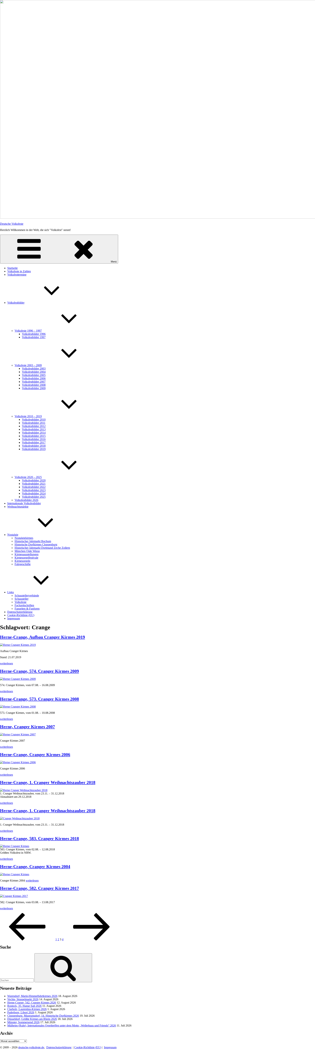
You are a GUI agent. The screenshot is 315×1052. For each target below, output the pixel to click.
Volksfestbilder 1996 (34, 333)
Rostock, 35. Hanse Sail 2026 (24, 1005)
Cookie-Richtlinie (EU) (20, 615)
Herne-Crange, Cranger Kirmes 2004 (35, 866)
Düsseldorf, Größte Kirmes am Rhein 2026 (32, 1018)
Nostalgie (12, 534)
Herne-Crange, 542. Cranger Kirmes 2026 (31, 1002)
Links (10, 592)
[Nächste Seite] (91, 939)
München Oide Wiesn (27, 551)
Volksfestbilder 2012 (34, 426)
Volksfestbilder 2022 (34, 486)
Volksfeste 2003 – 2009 (28, 365)
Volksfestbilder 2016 (34, 439)
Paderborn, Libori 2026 (20, 1012)
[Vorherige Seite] (27, 939)
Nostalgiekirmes (24, 537)
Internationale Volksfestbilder (24, 503)
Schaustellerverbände (27, 595)
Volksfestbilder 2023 (34, 490)
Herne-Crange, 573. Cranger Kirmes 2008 (39, 699)
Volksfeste (20, 602)
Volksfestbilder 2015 (34, 435)
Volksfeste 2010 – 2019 (28, 416)
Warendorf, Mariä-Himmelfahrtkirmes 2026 (32, 996)
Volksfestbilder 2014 (34, 432)
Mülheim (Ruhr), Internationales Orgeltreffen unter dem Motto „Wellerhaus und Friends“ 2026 (61, 1025)
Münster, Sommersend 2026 (23, 1022)
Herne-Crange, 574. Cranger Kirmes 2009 (39, 671)
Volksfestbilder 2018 (34, 445)
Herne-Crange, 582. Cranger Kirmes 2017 (39, 888)
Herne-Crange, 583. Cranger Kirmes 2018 (39, 838)
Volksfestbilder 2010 (34, 419)
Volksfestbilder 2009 (34, 388)
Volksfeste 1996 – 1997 (28, 330)
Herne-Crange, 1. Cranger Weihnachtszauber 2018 (47, 782)
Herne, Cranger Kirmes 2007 (27, 726)
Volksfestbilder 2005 (34, 375)
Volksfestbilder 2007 (34, 381)
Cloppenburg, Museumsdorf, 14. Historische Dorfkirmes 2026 (43, 1015)
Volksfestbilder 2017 (34, 442)
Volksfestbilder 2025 (34, 496)
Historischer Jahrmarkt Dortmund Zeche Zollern (42, 547)
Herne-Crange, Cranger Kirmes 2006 (35, 754)
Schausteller (21, 598)
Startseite (12, 268)
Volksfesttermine (16, 274)
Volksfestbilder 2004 (34, 371)
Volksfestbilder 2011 (33, 422)
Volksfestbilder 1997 (34, 337)
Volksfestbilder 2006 (34, 378)
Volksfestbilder (15, 302)
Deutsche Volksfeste (11, 223)
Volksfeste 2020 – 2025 (28, 477)
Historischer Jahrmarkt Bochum (33, 541)
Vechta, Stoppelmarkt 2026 (22, 999)
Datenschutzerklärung (19, 611)
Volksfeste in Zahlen (19, 271)
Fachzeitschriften (24, 605)
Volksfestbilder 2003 (34, 368)
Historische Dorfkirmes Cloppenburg (36, 544)
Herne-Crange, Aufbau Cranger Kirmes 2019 (42, 637)
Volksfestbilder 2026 (26, 500)
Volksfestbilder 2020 (34, 480)
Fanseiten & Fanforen (27, 608)
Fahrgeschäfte (23, 564)
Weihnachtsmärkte (17, 506)
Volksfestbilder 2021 (34, 483)
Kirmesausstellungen (26, 554)
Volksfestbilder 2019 (34, 449)
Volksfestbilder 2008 (34, 384)
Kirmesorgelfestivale (26, 557)
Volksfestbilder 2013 (34, 429)
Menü (114, 261)
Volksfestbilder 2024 (34, 493)
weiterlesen (6, 663)
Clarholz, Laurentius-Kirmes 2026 (27, 1009)
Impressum (13, 618)
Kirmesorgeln (22, 560)
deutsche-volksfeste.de (31, 1047)
